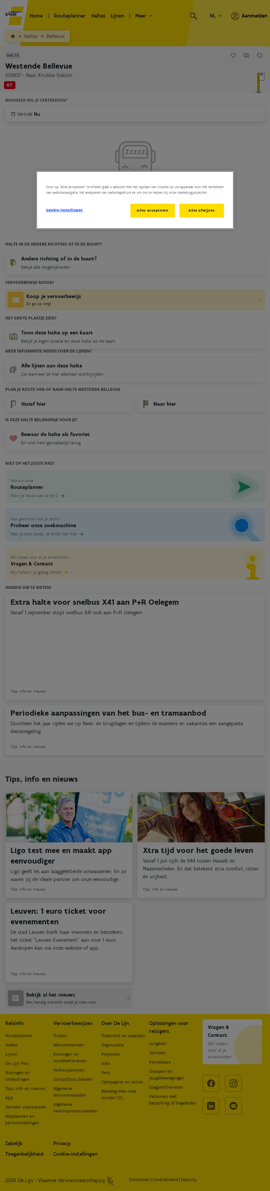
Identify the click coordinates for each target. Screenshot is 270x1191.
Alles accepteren (152, 210)
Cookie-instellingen (64, 210)
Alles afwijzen (201, 210)
